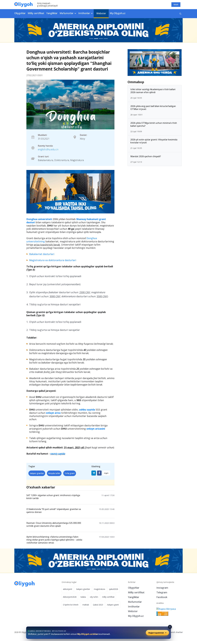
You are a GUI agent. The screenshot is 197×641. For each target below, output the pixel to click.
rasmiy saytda (57, 453)
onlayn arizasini (95, 428)
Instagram (162, 587)
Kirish (176, 4)
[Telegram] (93, 473)
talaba (83, 597)
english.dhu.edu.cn (48, 149)
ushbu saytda (87, 409)
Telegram (161, 592)
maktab (85, 604)
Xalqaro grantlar (37, 473)
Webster (101, 13)
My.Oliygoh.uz (117, 13)
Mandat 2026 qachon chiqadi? (145, 156)
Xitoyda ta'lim (54, 473)
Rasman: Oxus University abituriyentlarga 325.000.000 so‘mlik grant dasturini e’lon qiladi (53, 524)
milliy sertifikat (108, 597)
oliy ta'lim (94, 597)
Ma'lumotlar (135, 601)
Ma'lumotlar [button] (67, 13)
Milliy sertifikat (36, 13)
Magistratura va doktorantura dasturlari (52, 260)
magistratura (99, 589)
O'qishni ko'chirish (70, 604)
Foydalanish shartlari (174, 632)
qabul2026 (113, 589)
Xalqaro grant (113, 604)
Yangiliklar (51, 13)
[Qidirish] (180, 13)
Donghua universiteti (39, 219)
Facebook (161, 597)
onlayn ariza (53, 412)
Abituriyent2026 (70, 597)
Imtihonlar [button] (84, 13)
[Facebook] (99, 473)
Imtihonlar (134, 606)
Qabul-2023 (98, 604)
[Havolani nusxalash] (106, 473)
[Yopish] (170, 627)
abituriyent (67, 589)
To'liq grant (70, 473)
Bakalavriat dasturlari (41, 254)
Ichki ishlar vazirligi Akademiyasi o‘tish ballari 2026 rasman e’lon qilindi (152, 91)
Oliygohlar (20, 13)
